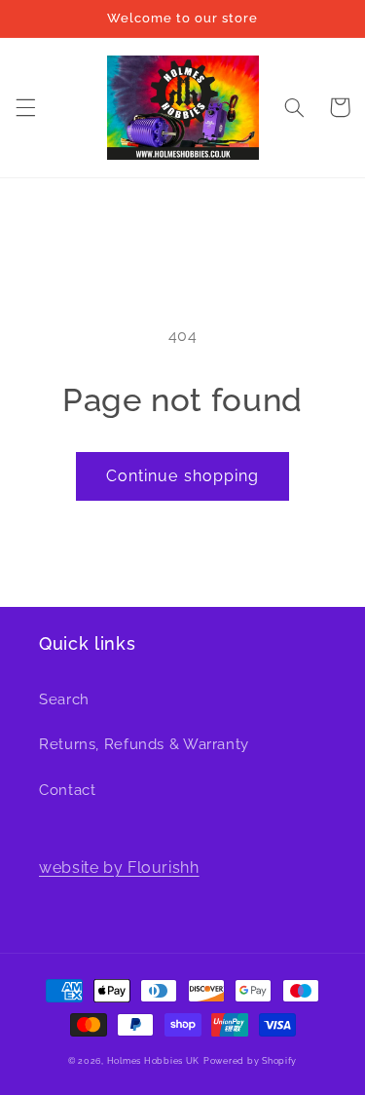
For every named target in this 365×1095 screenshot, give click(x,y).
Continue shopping (182, 476)
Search (64, 699)
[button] (25, 107)
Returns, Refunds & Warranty (144, 744)
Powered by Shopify (250, 1061)
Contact (67, 789)
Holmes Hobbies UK (154, 1061)
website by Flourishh (119, 867)
